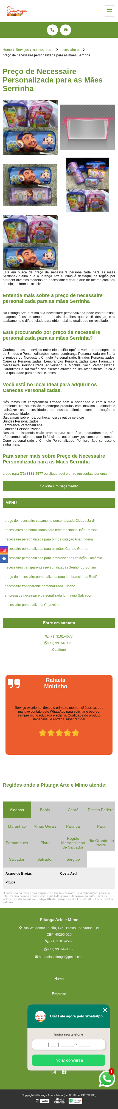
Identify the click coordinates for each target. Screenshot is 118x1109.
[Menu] (109, 11)
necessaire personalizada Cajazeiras (32, 605)
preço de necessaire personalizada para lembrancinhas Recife (52, 577)
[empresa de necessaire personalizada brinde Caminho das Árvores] (30, 242)
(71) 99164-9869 (60, 643)
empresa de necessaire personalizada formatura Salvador (48, 595)
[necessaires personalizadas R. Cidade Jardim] (30, 185)
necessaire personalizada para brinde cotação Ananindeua (49, 539)
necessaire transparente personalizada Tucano (40, 586)
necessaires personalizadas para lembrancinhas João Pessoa (51, 530)
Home (59, 979)
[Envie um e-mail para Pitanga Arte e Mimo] (65, 29)
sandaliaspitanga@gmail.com (60, 957)
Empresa (59, 994)
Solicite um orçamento (59, 486)
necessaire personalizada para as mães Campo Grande (46, 549)
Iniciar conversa (68, 1060)
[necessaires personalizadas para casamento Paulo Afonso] (87, 127)
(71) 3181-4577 (32, 474)
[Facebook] (64, 1072)
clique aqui (57, 474)
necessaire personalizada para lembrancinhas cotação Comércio (53, 558)
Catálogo (59, 650)
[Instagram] (54, 1072)
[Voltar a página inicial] (17, 11)
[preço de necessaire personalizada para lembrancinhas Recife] (30, 127)
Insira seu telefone (68, 1034)
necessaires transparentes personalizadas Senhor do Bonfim (50, 567)
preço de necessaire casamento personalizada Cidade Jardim (51, 521)
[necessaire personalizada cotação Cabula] (87, 185)
